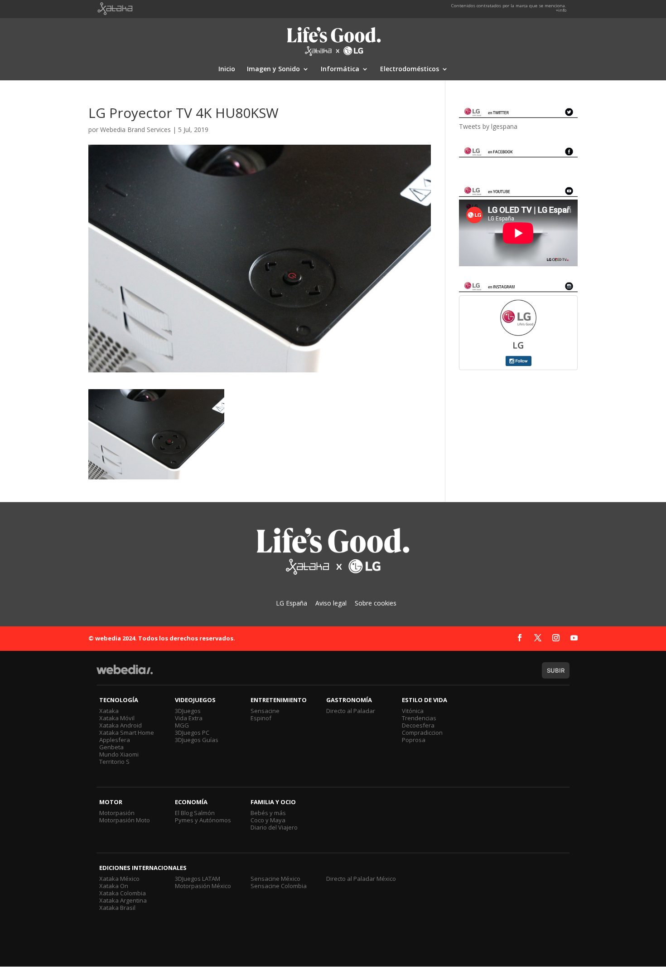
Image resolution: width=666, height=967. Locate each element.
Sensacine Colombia (279, 885)
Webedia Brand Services (135, 129)
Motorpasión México (203, 885)
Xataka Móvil (117, 718)
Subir (556, 670)
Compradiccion (422, 732)
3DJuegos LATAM (197, 878)
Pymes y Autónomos (203, 820)
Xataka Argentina (123, 900)
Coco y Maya (268, 820)
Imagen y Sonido (273, 69)
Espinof (261, 718)
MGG (182, 725)
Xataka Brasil (117, 907)
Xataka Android (120, 725)
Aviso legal (331, 603)
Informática (340, 69)
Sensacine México (275, 878)
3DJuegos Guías (196, 739)
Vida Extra (189, 718)
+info (561, 10)
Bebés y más (268, 812)
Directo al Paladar (350, 710)
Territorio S (114, 761)
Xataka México (119, 878)
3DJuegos (188, 710)
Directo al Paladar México (361, 878)
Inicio (226, 69)
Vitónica (413, 710)
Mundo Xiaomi (119, 754)
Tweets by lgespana (488, 126)
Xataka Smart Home (126, 732)
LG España (291, 603)
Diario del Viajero (274, 827)
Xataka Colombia (122, 893)
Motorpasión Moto (124, 820)
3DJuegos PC (192, 732)
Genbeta (111, 747)
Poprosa (413, 739)
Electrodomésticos (409, 69)
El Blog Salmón (195, 812)
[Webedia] (125, 673)
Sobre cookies (375, 603)
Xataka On (113, 885)
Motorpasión (117, 812)
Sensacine (265, 710)
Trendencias (419, 718)
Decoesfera (418, 725)
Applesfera (114, 739)
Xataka (109, 710)
